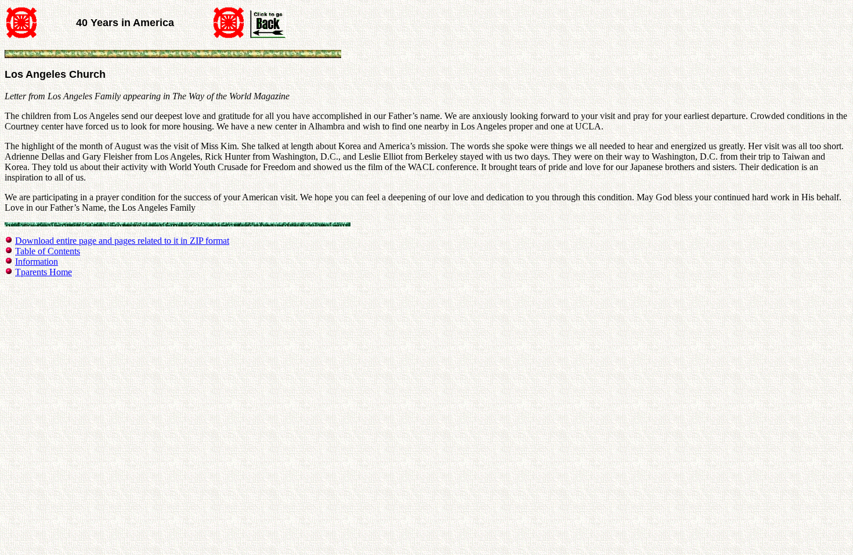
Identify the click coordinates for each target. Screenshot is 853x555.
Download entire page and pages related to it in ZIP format (122, 241)
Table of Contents (47, 251)
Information (36, 261)
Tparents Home (43, 272)
